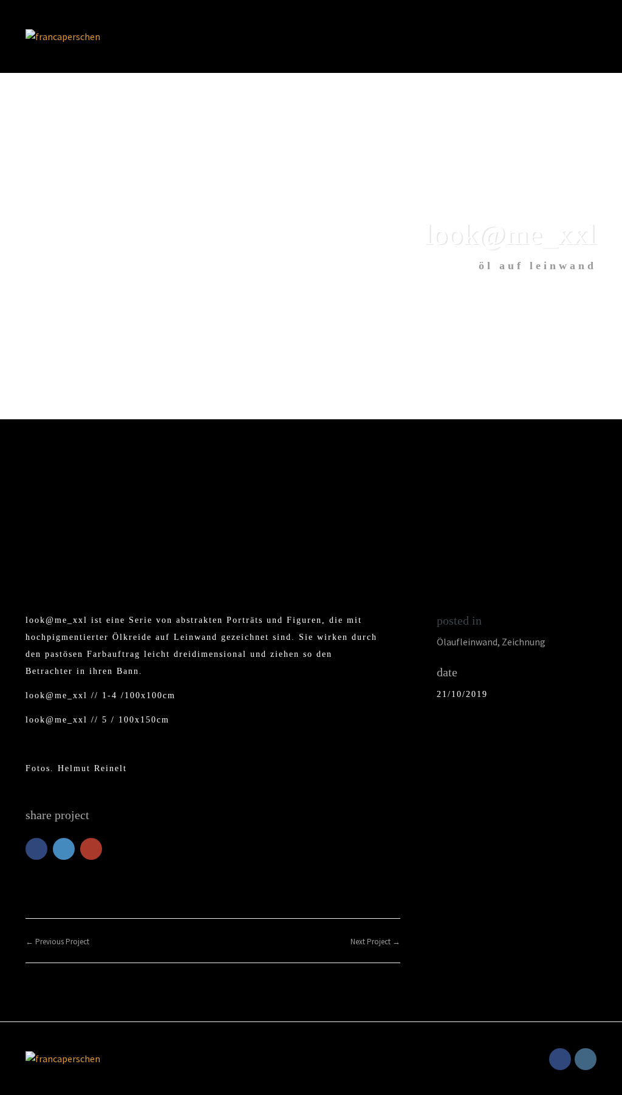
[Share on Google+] (91, 849)
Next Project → (375, 941)
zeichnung (523, 642)
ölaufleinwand (467, 642)
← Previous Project (57, 941)
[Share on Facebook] (36, 849)
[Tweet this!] (64, 849)
